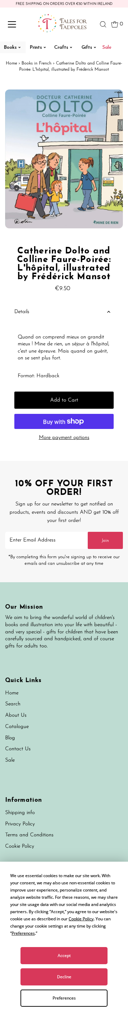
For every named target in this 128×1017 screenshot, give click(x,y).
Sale (10, 760)
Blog (10, 738)
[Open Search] (103, 24)
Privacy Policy (20, 824)
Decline (64, 977)
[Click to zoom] (111, 100)
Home (11, 63)
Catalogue (17, 726)
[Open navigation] (18, 24)
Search (12, 704)
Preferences (64, 998)
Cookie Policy (19, 846)
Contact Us (18, 749)
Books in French (37, 63)
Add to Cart (64, 400)
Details (21, 311)
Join (105, 540)
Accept (64, 955)
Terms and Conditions (29, 835)
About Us (16, 715)
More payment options (64, 437)
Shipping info (20, 812)
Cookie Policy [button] (81, 919)
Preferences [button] (23, 933)
